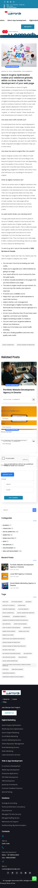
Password (4, 465)
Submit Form (7, 474)
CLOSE (3, 479)
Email (3, 423)
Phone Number (6, 432)
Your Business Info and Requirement (14, 440)
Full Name (4, 415)
